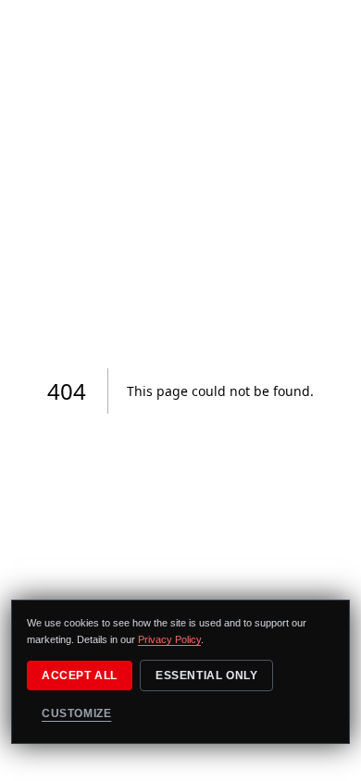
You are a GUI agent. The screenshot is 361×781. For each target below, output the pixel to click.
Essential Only (206, 675)
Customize (76, 713)
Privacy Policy (169, 639)
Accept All (80, 675)
